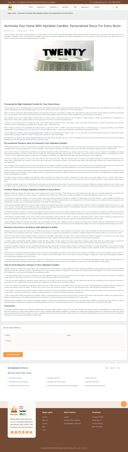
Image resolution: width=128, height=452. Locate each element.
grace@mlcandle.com (99, 2)
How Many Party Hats (92, 382)
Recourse (112, 368)
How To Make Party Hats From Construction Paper (62, 385)
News (44, 430)
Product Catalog (97, 423)
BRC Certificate (97, 427)
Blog (107, 368)
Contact (44, 417)
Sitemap (84, 448)
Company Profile (97, 417)
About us (45, 420)
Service (44, 423)
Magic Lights (12, 13)
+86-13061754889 (114, 2)
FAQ (118, 368)
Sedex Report (96, 420)
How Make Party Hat (53, 378)
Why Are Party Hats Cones (19, 373)
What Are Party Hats (15, 378)
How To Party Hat (91, 378)
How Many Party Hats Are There (19, 385)
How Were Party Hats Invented (18, 382)
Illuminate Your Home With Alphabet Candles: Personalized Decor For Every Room (45, 13)
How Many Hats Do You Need (56, 382)
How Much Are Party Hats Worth (95, 385)
